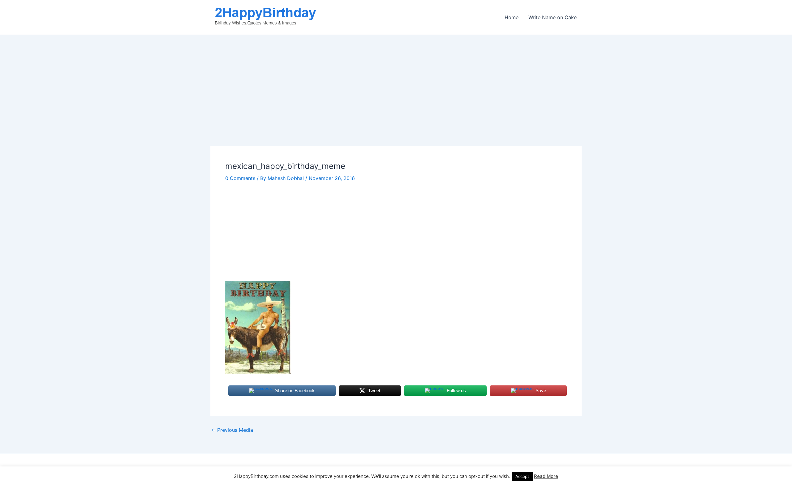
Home (512, 17)
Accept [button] (522, 476)
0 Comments (240, 178)
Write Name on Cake (552, 17)
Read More (546, 476)
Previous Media (232, 429)
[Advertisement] (396, 100)
